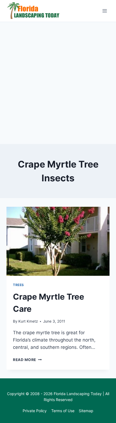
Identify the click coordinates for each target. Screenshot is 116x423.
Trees (18, 285)
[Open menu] (105, 10)
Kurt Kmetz (28, 321)
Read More (27, 360)
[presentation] (58, 241)
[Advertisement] (58, 83)
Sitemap (86, 410)
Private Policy (35, 410)
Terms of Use (62, 410)
